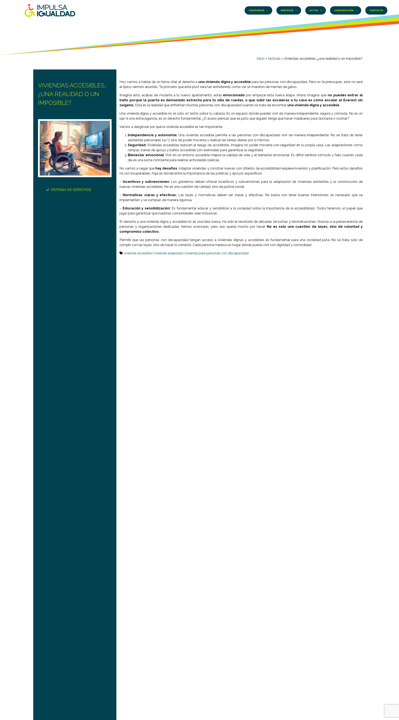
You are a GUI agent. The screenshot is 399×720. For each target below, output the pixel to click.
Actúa (313, 10)
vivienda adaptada (168, 253)
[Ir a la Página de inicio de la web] (50, 10)
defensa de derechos (71, 190)
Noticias (274, 59)
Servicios (287, 10)
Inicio (261, 59)
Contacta (376, 10)
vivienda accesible (138, 253)
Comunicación (343, 10)
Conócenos (257, 10)
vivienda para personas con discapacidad (217, 253)
